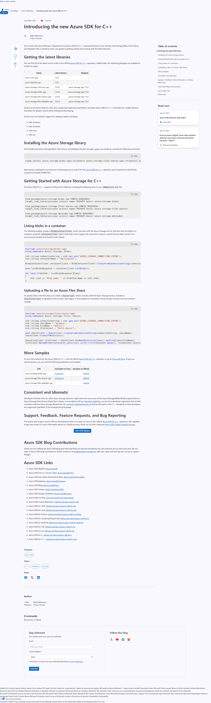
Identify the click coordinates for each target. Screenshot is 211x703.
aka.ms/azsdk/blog (51, 485)
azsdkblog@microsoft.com (85, 451)
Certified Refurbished (197, 688)
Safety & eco (81, 701)
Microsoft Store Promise (9, 691)
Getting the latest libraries (169, 50)
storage (45, 566)
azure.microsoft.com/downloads (60, 497)
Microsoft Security (16, 693)
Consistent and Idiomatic (167, 75)
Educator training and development (142, 691)
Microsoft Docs (118, 359)
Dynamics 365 (29, 693)
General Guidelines (93, 401)
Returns (175, 688)
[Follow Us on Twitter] (111, 640)
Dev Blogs (14, 11)
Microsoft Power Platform (55, 693)
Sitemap (22, 701)
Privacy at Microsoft (56, 696)
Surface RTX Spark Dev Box (46, 688)
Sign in (4, 12)
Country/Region (35, 651)
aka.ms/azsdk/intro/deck (74, 477)
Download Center (146, 688)
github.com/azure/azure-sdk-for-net (61, 506)
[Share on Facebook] (25, 578)
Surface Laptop (14, 688)
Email (31, 641)
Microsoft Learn (132, 693)
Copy (136, 156)
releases (35, 566)
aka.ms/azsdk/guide (62, 493)
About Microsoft (31, 696)
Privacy (42, 701)
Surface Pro (4, 688)
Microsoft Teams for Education (77, 691)
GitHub (86, 373)
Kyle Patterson (36, 35)
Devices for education (57, 691)
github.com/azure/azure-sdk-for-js (74, 518)
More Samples (163, 71)
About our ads (99, 701)
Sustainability (103, 696)
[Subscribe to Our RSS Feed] (128, 640)
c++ (27, 566)
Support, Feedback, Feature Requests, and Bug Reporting (175, 81)
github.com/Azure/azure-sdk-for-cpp (61, 539)
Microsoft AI (4, 693)
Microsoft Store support (162, 688)
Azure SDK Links (164, 91)
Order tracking (183, 688)
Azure (108, 693)
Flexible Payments (25, 691)
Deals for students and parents (166, 691)
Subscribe (34, 668)
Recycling (90, 701)
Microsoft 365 (40, 693)
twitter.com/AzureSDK (54, 489)
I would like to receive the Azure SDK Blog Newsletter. (56, 661)
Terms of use (62, 701)
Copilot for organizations (66, 688)
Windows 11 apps (121, 688)
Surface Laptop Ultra (28, 688)
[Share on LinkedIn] (38, 578)
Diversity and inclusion (80, 696)
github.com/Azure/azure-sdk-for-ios (60, 526)
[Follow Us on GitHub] (123, 640)
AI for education (185, 691)
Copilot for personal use (84, 688)
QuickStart (59, 378)
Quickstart (59, 373)
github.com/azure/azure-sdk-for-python (64, 514)
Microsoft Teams (71, 693)
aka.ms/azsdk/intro (66, 473)
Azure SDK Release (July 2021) (173, 117)
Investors (68, 696)
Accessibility (93, 696)
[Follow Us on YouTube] (117, 640)
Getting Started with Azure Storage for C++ (174, 59)
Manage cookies (51, 701)
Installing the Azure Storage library (171, 55)
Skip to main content (8, 1)
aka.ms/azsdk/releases (56, 481)
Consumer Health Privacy (9, 701)
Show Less (162, 94)
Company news (43, 696)
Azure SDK (29, 555)
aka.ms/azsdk (51, 468)
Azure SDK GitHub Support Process (120, 424)
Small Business (100, 693)
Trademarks (72, 701)
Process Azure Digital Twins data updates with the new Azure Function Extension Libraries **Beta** (178, 138)
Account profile (133, 688)
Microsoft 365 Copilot (86, 693)
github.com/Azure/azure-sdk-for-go (59, 531)
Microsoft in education (40, 691)
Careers (21, 696)
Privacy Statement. (76, 661)
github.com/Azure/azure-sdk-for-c (57, 535)
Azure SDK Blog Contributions (169, 86)
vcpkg (96, 149)
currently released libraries (78, 404)
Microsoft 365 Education (98, 691)
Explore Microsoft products (104, 688)
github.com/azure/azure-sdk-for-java (61, 510)
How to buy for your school (118, 691)
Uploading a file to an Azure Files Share (172, 67)
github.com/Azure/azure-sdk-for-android (66, 522)
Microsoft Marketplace (192, 693)
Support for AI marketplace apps (150, 693)
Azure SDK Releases (82, 430)
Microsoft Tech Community (173, 693)
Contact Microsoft (32, 701)
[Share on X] (32, 578)
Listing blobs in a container (168, 63)
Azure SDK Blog (27, 11)
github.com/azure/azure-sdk (67, 502)
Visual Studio (13, 696)
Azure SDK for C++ (78, 63)
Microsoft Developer (118, 693)
